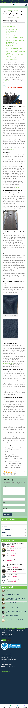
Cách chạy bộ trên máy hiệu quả (12, 594)
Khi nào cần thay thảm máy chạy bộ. (13, 35)
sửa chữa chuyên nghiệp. (8, 363)
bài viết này (11, 149)
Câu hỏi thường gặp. (12, 59)
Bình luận (5, 486)
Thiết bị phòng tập (6, 535)
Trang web (5, 508)
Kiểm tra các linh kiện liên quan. (14, 50)
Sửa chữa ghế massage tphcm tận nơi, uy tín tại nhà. (16, 612)
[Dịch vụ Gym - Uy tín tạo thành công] (14, 4)
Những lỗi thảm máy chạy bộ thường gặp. (14, 28)
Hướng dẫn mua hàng (7, 655)
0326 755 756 (9, 634)
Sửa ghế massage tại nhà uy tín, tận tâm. (14, 607)
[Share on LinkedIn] (15, 474)
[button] (2, 4)
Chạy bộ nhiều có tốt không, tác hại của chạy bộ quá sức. (15, 603)
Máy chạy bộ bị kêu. (11, 29)
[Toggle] (4, 448)
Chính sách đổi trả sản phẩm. (9, 659)
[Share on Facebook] (6, 474)
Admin (19, 17)
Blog (12, 10)
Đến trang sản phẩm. (7, 664)
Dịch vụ (9, 10)
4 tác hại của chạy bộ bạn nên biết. (13, 615)
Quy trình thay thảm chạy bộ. (13, 58)
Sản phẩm (4, 532)
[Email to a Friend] (11, 474)
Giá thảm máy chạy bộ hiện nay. (14, 48)
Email (4, 502)
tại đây (17, 187)
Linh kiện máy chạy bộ (7, 522)
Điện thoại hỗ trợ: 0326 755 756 (8, 666)
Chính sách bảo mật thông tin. (9, 662)
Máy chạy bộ (5, 526)
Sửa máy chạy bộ (16, 10)
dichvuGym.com (9, 80)
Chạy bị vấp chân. (11, 31)
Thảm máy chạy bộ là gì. (9, 26)
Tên (4, 497)
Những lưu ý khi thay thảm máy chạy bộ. (14, 47)
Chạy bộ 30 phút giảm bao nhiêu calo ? (14, 590)
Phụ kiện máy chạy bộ (7, 529)
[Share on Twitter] (8, 474)
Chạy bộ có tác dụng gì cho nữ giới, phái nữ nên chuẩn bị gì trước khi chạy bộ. (16, 620)
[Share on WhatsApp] (4, 474)
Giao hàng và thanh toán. (7, 657)
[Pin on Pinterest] (13, 474)
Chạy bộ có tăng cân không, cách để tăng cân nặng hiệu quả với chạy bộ (15, 599)
